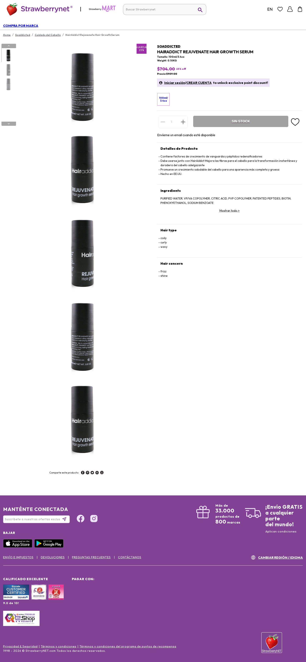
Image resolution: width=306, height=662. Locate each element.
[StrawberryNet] (37, 9)
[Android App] (50, 547)
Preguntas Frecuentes (91, 557)
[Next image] (8, 124)
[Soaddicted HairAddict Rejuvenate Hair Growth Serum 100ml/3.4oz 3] (8, 84)
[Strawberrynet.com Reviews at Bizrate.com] (16, 599)
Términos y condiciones (58, 646)
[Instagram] (93, 519)
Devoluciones (53, 557)
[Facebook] (80, 519)
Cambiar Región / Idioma (280, 557)
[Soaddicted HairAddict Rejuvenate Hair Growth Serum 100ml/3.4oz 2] (8, 69)
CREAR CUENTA (199, 83)
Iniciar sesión (174, 83)
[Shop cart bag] (300, 9)
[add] (183, 122)
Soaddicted (168, 46)
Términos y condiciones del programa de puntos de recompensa (128, 646)
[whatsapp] (102, 473)
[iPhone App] (18, 547)
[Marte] (102, 11)
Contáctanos (129, 557)
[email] (97, 473)
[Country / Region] (270, 9)
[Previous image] (8, 46)
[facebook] (83, 473)
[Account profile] (290, 9)
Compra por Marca (20, 26)
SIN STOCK (241, 121)
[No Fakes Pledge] (56, 597)
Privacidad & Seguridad (20, 646)
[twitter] (92, 473)
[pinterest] (87, 473)
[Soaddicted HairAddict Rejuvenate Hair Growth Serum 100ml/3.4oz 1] (8, 55)
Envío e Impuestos (18, 557)
